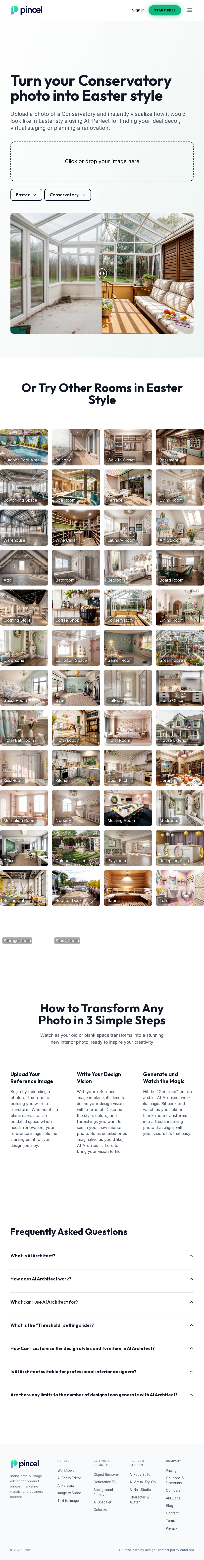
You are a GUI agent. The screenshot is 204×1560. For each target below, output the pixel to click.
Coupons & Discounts (175, 1480)
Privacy (172, 1528)
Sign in (138, 10)
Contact (172, 1513)
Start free (165, 10)
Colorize (100, 1510)
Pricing (171, 1471)
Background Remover (103, 1492)
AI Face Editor (141, 1475)
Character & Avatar (139, 1499)
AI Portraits (66, 1485)
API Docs (173, 1498)
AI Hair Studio (140, 1490)
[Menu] (189, 10)
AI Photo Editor (69, 1478)
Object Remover (106, 1475)
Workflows (65, 1471)
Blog (169, 1506)
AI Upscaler (102, 1502)
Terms (171, 1521)
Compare (173, 1490)
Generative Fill (105, 1482)
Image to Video (69, 1493)
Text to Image (68, 1501)
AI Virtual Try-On (143, 1482)
